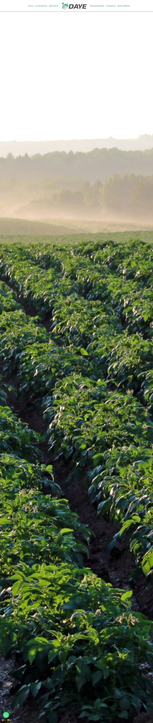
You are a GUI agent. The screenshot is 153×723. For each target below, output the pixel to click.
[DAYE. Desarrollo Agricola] (74, 6)
